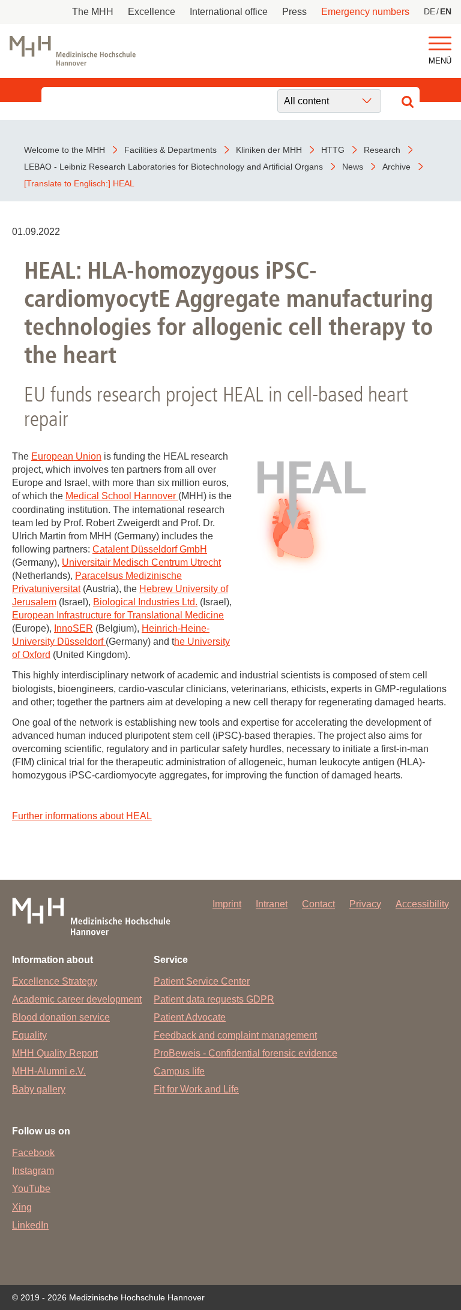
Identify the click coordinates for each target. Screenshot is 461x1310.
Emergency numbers (365, 12)
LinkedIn (30, 1225)
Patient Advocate (190, 1017)
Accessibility (422, 904)
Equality (29, 1035)
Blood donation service (61, 1017)
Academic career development (77, 999)
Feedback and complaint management (235, 1035)
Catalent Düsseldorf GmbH (149, 549)
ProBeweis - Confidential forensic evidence (245, 1053)
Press (294, 12)
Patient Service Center (202, 981)
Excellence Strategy (54, 981)
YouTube (31, 1189)
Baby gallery (38, 1089)
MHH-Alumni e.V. (49, 1071)
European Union (66, 456)
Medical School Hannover (121, 496)
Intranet (272, 904)
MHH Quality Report (55, 1053)
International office (229, 12)
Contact (318, 904)
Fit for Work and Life (196, 1089)
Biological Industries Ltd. (145, 602)
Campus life (179, 1071)
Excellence (151, 12)
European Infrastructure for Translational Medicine (118, 615)
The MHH (92, 12)
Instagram (33, 1171)
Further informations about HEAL (82, 816)
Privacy (365, 904)
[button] (440, 44)
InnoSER (73, 628)
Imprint (226, 904)
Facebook (33, 1153)
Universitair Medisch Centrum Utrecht (141, 562)
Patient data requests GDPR (214, 999)
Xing (22, 1207)
